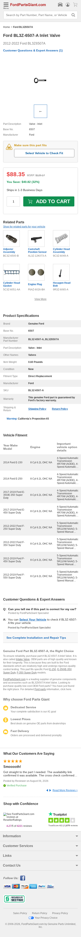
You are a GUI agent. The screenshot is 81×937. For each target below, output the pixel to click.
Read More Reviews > (65, 790)
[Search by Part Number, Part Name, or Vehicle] (73, 14)
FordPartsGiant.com (14, 679)
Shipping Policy (37, 408)
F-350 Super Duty (27, 672)
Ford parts (40, 689)
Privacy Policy (60, 913)
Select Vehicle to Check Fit (44, 153)
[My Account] (67, 4)
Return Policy (60, 408)
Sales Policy (20, 913)
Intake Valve (23, 659)
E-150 (52, 669)
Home (6, 27)
